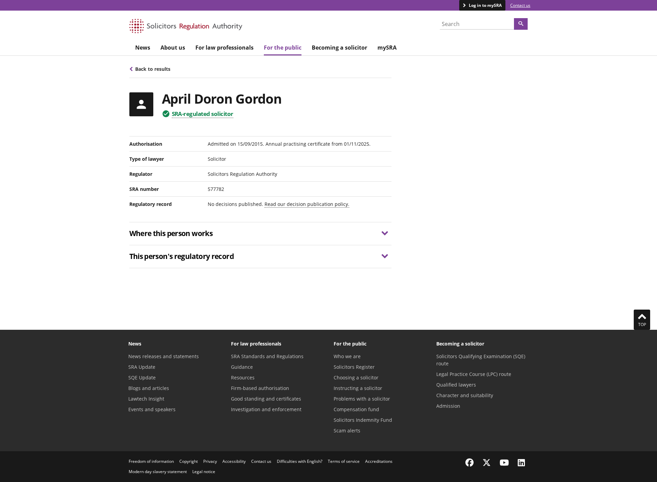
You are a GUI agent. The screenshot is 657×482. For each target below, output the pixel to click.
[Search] (521, 24)
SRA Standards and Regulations (267, 356)
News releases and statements (163, 356)
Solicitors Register (354, 367)
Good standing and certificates (266, 398)
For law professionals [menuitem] (224, 47)
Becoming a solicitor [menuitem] (339, 47)
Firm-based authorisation (260, 388)
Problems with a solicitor (362, 398)
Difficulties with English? (299, 461)
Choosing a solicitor (356, 377)
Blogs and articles (148, 388)
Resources (243, 377)
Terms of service (344, 461)
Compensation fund (356, 409)
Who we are (347, 356)
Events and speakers (152, 409)
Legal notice (203, 471)
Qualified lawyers (456, 384)
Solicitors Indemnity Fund (363, 420)
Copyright (188, 461)
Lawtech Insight (146, 398)
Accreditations (378, 461)
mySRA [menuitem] (387, 47)
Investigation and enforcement (266, 409)
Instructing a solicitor (358, 388)
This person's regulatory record (181, 256)
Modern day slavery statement (158, 471)
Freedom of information (151, 461)
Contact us (520, 5)
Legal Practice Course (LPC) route (473, 374)
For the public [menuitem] (282, 47)
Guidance (242, 367)
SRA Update (141, 367)
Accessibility (234, 461)
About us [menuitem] (172, 47)
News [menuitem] (142, 47)
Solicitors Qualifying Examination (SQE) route (480, 360)
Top (642, 324)
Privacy (210, 461)
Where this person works (171, 233)
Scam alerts (347, 430)
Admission (448, 406)
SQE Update (142, 377)
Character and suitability (464, 395)
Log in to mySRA (485, 5)
